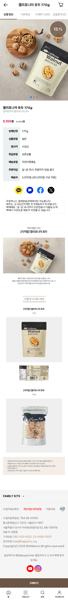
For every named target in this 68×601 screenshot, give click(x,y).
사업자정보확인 (11, 509)
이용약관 (50, 509)
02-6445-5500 (42, 536)
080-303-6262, (22, 536)
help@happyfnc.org (25, 541)
